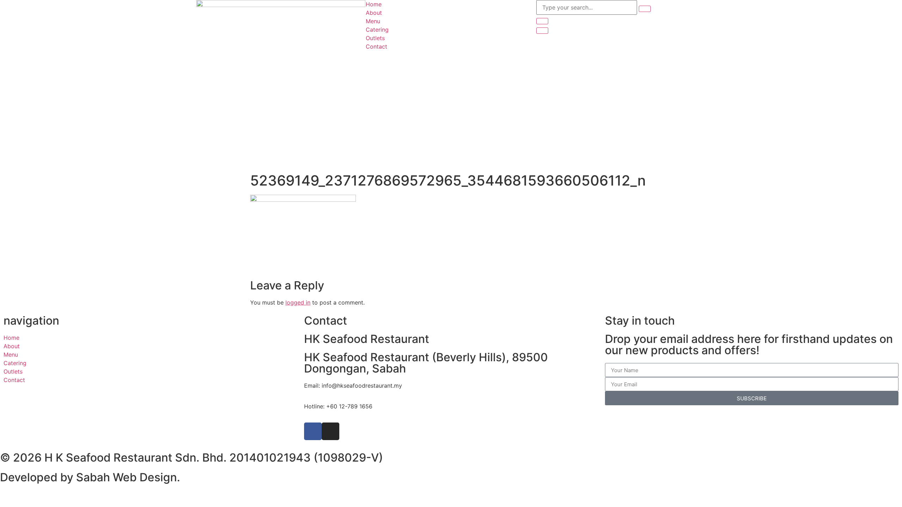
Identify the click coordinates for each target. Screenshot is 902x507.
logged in (297, 302)
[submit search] (645, 9)
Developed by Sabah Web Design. (90, 477)
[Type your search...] (586, 7)
